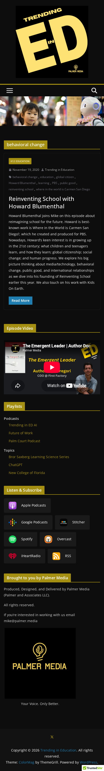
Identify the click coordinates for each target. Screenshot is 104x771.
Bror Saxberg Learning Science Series (39, 457)
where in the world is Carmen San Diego (63, 189)
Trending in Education (59, 170)
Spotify (26, 539)
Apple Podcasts (33, 505)
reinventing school (21, 189)
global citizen (65, 177)
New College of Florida (27, 472)
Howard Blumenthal (22, 183)
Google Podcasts (34, 522)
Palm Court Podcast (24, 441)
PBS (54, 183)
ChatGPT (15, 464)
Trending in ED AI (23, 425)
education (46, 177)
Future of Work (21, 433)
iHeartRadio (30, 556)
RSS (68, 556)
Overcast (64, 539)
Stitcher (78, 522)
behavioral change (25, 177)
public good (67, 183)
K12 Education (20, 161)
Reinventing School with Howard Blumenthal (41, 202)
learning (43, 183)
